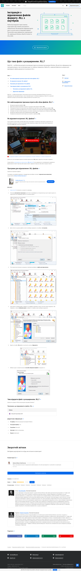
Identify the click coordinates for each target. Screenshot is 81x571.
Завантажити (50, 181)
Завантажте (12, 190)
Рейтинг (14, 482)
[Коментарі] (16, 457)
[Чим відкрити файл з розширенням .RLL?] (40, 399)
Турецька (44, 485)
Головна (8, 5)
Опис (59, 569)
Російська (39, 485)
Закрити (55, 569)
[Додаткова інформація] (23, 419)
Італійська (49, 485)
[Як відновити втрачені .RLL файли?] (35, 119)
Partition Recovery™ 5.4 (20, 180)
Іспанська (28, 485)
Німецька (23, 485)
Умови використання (57, 564)
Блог (19, 5)
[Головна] (2, 5)
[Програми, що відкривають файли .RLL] (33, 406)
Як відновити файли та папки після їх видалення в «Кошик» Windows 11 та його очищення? (29, 156)
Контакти (14, 5)
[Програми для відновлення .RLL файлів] (38, 168)
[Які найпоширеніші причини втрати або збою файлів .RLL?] (53, 102)
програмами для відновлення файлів (23, 162)
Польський (33, 485)
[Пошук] (63, 5)
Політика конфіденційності (68, 564)
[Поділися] (13, 531)
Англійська (17, 485)
